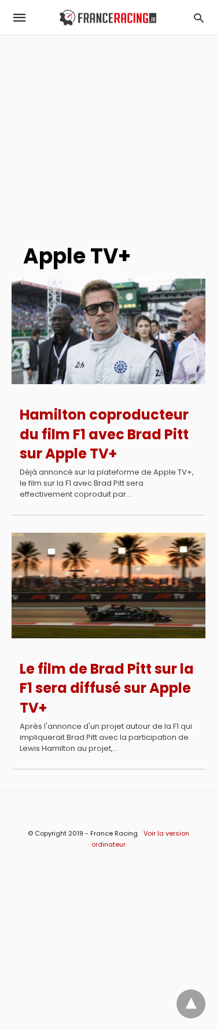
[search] (198, 17)
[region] (108, 134)
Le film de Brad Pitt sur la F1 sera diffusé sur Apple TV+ (107, 688)
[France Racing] (108, 18)
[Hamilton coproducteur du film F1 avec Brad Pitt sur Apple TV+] (108, 331)
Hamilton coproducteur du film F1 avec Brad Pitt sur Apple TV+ (104, 434)
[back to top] (190, 1003)
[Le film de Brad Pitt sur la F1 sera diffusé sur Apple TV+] (108, 585)
